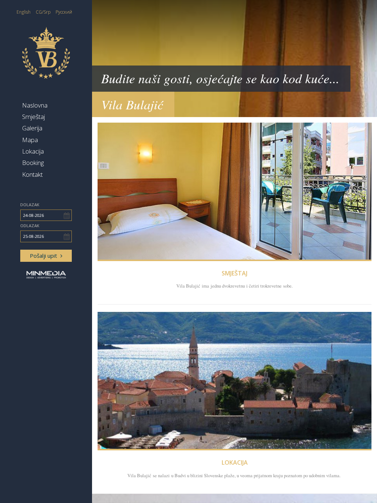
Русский (64, 12)
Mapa (30, 140)
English (24, 12)
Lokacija (33, 151)
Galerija (32, 128)
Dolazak (29, 204)
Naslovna (34, 105)
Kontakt (32, 174)
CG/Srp (43, 12)
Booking (33, 162)
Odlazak (29, 225)
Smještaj (33, 116)
